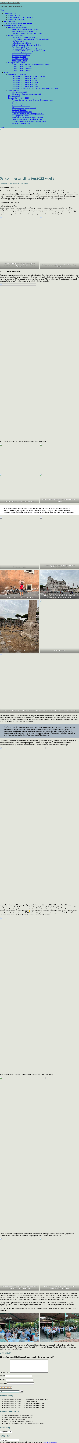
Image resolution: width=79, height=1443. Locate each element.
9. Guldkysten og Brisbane (21, 43)
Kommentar (4, 1372)
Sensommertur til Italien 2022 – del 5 (25, 80)
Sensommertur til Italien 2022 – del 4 (17, 1405)
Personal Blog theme (49, 1442)
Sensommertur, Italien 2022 (17, 74)
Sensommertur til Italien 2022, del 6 (24, 78)
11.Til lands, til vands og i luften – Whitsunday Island (30, 39)
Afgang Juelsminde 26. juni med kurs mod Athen (29, 121)
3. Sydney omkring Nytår (21, 55)
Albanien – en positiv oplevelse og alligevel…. (28, 114)
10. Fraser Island (18, 41)
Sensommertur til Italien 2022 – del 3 (25, 84)
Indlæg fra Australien (15, 35)
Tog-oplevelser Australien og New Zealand (27, 33)
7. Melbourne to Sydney (20, 47)
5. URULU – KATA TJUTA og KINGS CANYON (29, 51)
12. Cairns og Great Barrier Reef (23, 37)
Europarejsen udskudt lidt (21, 123)
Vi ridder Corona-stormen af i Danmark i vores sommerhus (32, 100)
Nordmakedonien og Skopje (22, 112)
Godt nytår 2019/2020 (16, 19)
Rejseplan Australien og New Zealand (25, 29)
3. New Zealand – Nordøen (21, 66)
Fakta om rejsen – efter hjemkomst (24, 31)
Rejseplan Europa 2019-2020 (18, 98)
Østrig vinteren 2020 (19, 92)
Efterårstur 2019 (14, 96)
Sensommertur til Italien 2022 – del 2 (25, 86)
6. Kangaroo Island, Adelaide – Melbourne (27, 49)
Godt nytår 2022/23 (11, 13)
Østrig (14, 102)
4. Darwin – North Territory (21, 53)
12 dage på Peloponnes (20, 116)
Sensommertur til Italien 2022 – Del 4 (25, 82)
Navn (2, 1375)
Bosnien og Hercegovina (21, 106)
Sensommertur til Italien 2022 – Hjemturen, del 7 (29, 76)
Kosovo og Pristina (19, 110)
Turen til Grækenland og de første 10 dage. (27, 119)
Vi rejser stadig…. (10, 21)
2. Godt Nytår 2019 (19, 57)
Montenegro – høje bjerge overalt (24, 108)
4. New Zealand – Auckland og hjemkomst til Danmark (31, 65)
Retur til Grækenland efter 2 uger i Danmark (27, 118)
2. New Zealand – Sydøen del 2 (23, 68)
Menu (2, 10)
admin (26, 184)
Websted (3, 1383)
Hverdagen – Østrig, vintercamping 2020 (26, 94)
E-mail (3, 1379)
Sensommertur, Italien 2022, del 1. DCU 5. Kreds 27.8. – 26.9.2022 (35, 88)
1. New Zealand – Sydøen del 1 (23, 70)
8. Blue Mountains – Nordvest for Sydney (26, 45)
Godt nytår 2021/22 (15, 15)
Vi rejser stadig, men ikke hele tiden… (21, 23)
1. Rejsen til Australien (20, 59)
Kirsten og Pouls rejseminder (10, 3)
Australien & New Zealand (13, 25)
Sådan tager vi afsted (19, 61)
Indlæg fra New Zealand (16, 63)
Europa (6, 72)
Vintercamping (13, 90)
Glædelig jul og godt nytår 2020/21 (20, 17)
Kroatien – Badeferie (19, 104)
